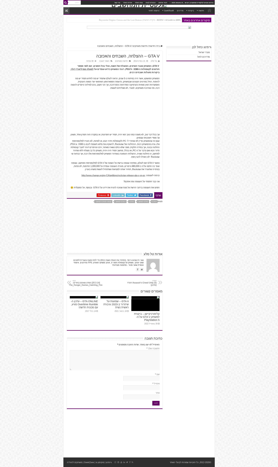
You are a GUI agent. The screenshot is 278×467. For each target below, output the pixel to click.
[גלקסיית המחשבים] (139, 6)
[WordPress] (118, 462)
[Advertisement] (115, 112)
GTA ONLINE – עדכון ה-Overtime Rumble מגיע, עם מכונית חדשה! (84, 304)
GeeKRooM (169, 11)
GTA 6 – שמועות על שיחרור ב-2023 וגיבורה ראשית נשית (116, 304)
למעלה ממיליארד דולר (82, 69)
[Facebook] (130, 462)
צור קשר (117, 3)
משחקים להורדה (74, 462)
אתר (158, 393)
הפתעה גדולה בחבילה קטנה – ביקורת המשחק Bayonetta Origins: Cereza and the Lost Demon (140, 20)
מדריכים (180, 11)
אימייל (156, 383)
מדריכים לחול (203, 57)
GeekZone (89, 462)
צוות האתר (139, 3)
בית (158, 46)
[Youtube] (121, 462)
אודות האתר (127, 3)
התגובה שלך (153, 348)
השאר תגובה (104, 61)
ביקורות (191, 11)
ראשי (209, 10)
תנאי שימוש (163, 3)
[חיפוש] (65, 2)
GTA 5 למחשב (143, 201)
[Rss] (132, 462)
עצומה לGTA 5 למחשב (103, 201)
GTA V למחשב (120, 201)
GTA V (132, 201)
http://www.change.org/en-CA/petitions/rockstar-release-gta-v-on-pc (113, 175)
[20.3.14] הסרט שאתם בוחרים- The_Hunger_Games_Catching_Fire (85, 283)
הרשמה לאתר (153, 11)
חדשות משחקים (140, 46)
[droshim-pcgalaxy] (139, 33)
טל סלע (154, 61)
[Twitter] (127, 462)
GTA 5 (154, 201)
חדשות (201, 11)
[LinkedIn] (124, 462)
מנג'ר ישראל (204, 52)
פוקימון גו (100, 462)
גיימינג (109, 462)
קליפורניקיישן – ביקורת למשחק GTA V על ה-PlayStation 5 (147, 316)
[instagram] (115, 462)
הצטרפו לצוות (151, 3)
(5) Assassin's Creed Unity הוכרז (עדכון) (142, 283)
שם (157, 374)
